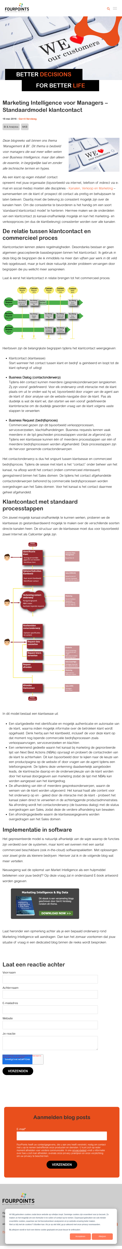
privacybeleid (79, 1150)
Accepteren (80, 1236)
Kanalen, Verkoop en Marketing (91, 188)
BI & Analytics (11, 126)
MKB (24, 126)
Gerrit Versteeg (28, 118)
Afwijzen (102, 1236)
